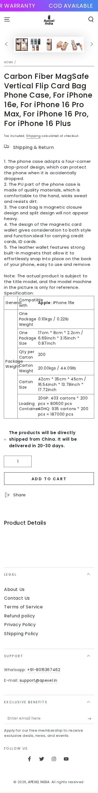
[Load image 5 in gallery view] (76, 44)
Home (8, 62)
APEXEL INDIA (38, 782)
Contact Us (17, 598)
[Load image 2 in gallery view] (35, 44)
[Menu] (7, 19)
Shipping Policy (21, 633)
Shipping (33, 136)
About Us (14, 589)
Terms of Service (23, 607)
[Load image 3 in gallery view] (49, 44)
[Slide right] (92, 45)
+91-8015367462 (43, 669)
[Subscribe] (91, 719)
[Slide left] (6, 45)
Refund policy (19, 616)
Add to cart (49, 479)
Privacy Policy (20, 624)
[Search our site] (91, 19)
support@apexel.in (38, 680)
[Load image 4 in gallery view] (63, 44)
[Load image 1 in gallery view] (22, 44)
